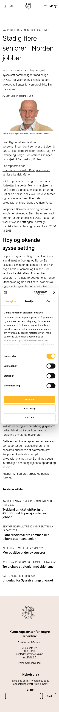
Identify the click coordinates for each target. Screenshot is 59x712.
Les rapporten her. (14, 165)
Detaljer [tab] (29, 301)
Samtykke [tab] (10, 301)
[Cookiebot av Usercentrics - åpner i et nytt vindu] (35, 293)
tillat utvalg (29, 408)
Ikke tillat (29, 417)
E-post (30, 689)
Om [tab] (48, 301)
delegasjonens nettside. (17, 458)
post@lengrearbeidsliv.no (29, 654)
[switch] (50, 365)
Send (49, 696)
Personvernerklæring (29, 663)
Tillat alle (29, 399)
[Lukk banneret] (54, 293)
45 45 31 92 (29, 657)
